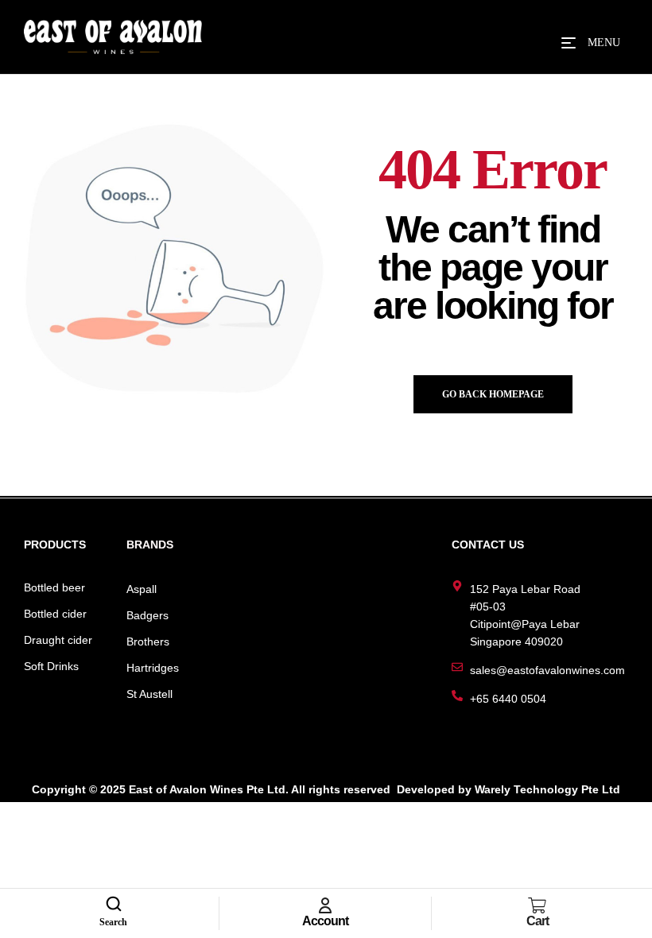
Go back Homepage (493, 394)
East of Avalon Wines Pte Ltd (207, 789)
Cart (537, 921)
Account (325, 921)
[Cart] (537, 905)
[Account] (325, 905)
